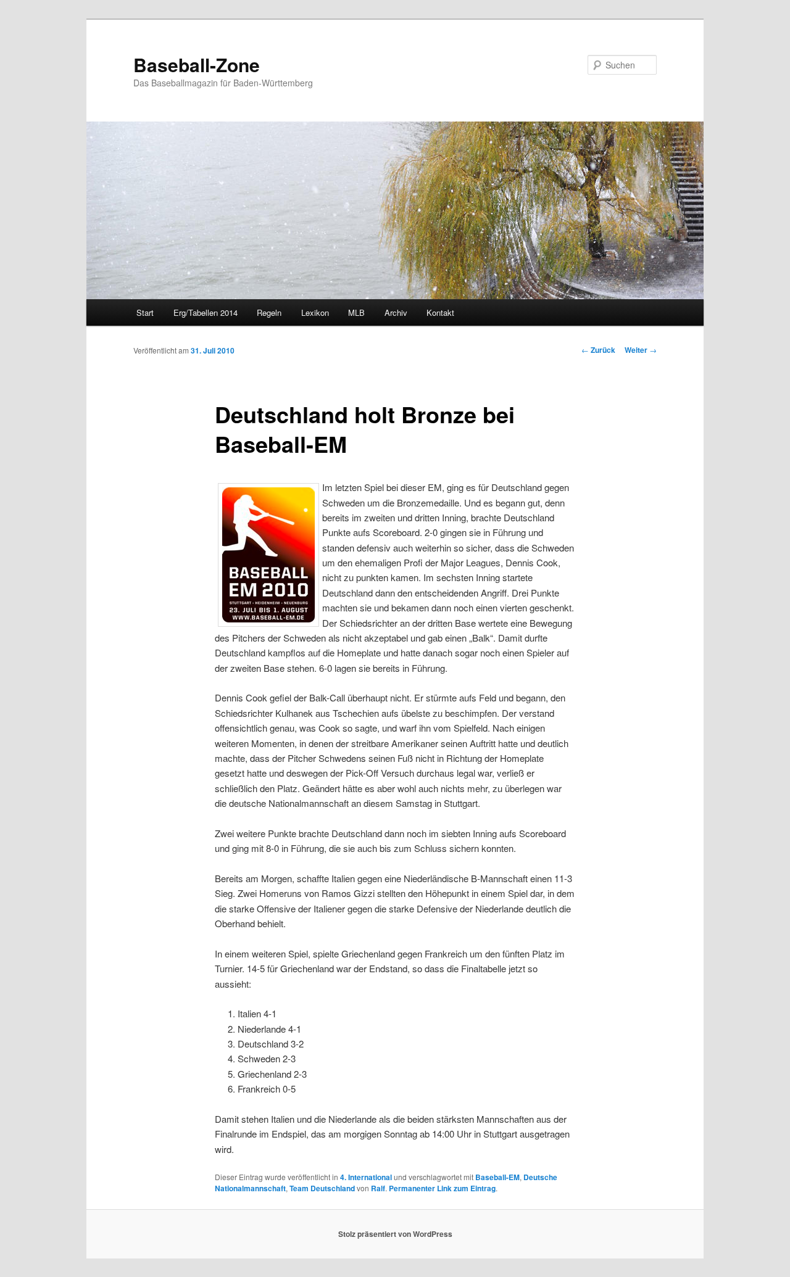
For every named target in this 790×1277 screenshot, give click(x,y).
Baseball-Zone (196, 64)
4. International (366, 1177)
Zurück (598, 349)
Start (145, 312)
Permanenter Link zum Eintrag (442, 1188)
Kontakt (440, 312)
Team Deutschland (322, 1188)
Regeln (269, 312)
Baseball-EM (497, 1177)
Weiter (641, 349)
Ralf (378, 1188)
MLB (356, 312)
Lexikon (315, 312)
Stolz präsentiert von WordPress (395, 1233)
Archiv (396, 312)
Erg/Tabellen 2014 (205, 312)
